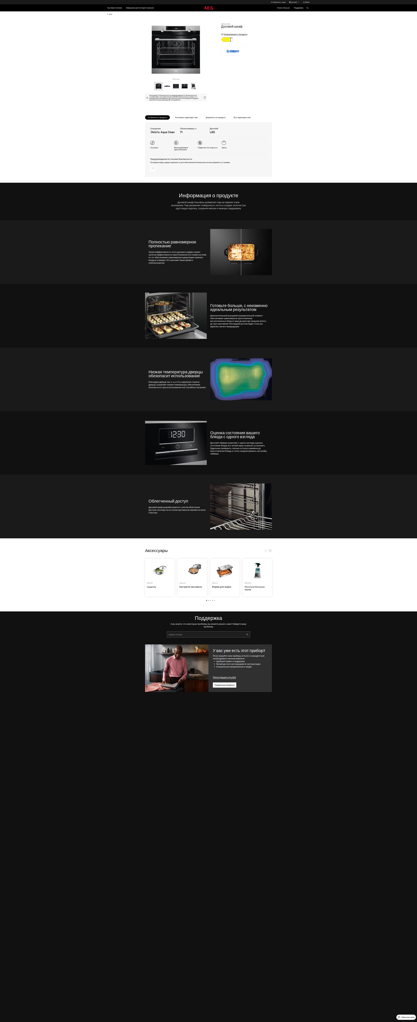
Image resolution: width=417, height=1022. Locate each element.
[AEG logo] (208, 8)
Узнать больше (283, 8)
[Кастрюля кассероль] (192, 577)
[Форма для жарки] (224, 577)
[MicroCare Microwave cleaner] (257, 577)
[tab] (157, 117)
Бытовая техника (115, 8)
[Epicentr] (233, 51)
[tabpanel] (208, 149)
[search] (247, 634)
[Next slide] (270, 550)
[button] (206, 600)
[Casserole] (159, 577)
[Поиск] (307, 8)
